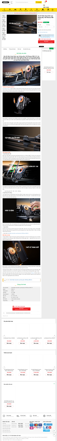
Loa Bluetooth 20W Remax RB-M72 (36, 338)
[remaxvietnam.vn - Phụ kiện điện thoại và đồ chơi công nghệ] (5, 1)
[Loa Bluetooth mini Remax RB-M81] (22, 329)
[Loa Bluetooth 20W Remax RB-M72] (36, 329)
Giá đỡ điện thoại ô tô (7, 88)
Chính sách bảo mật (6, 430)
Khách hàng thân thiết (6, 428)
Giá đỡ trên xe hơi (27, 313)
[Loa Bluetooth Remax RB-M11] (49, 329)
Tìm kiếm (39, 2)
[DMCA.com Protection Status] (49, 430)
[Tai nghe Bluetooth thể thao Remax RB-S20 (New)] (9, 361)
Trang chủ (3, 13)
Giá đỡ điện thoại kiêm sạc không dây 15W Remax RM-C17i (49, 68)
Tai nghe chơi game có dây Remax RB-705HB (49, 370)
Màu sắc (39, 24)
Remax (33, 272)
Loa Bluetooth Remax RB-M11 (49, 338)
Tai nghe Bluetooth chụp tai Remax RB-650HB (22, 370)
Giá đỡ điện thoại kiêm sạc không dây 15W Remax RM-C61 (18, 233)
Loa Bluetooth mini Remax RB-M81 (22, 338)
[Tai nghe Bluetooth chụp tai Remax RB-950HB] (36, 361)
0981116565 (20, 423)
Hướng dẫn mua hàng (6, 425)
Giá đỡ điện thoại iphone (20, 313)
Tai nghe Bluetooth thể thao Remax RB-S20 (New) (9, 370)
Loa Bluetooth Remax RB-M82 (9, 338)
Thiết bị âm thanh (8, 352)
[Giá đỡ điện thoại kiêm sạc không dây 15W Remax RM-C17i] (48, 58)
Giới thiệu (5, 49)
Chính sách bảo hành (43, 32)
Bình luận (19, 49)
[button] (4, 335)
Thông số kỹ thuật (12, 49)
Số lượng (48, 24)
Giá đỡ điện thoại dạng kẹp (10, 313)
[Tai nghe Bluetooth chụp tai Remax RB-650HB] (22, 361)
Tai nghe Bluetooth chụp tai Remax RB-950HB (36, 370)
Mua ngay (49, 72)
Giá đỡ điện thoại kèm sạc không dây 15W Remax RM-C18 (21, 279)
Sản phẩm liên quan (26, 49)
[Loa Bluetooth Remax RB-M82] (9, 329)
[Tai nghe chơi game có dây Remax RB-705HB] (49, 361)
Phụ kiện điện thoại (9, 13)
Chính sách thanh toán (7, 431)
